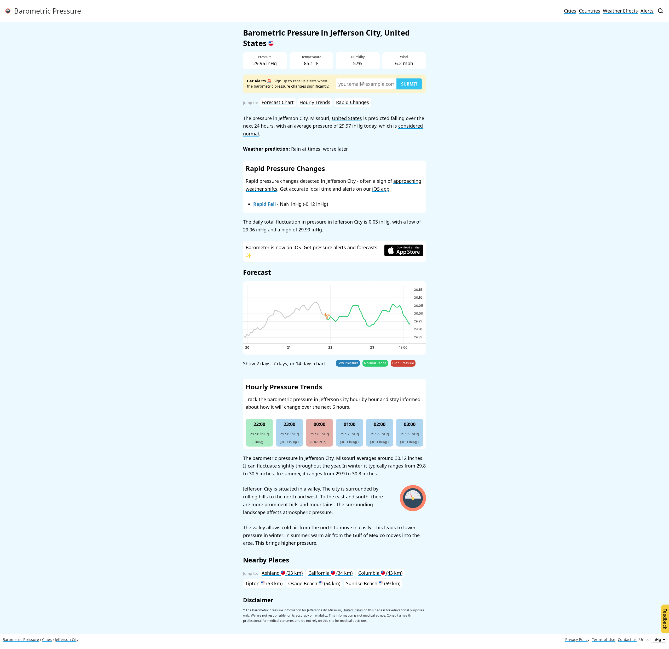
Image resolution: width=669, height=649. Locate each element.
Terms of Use (603, 639)
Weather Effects (620, 11)
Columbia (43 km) (380, 573)
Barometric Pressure (45, 11)
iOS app (380, 189)
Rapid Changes (352, 102)
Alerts (647, 11)
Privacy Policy (577, 639)
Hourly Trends (314, 102)
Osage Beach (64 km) (314, 583)
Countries (589, 11)
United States (347, 118)
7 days (280, 363)
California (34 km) (330, 573)
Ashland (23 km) (282, 573)
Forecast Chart (278, 102)
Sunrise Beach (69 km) (373, 583)
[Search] (661, 11)
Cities (570, 11)
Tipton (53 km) (263, 583)
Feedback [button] (665, 618)
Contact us (627, 639)
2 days (263, 363)
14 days (304, 363)
